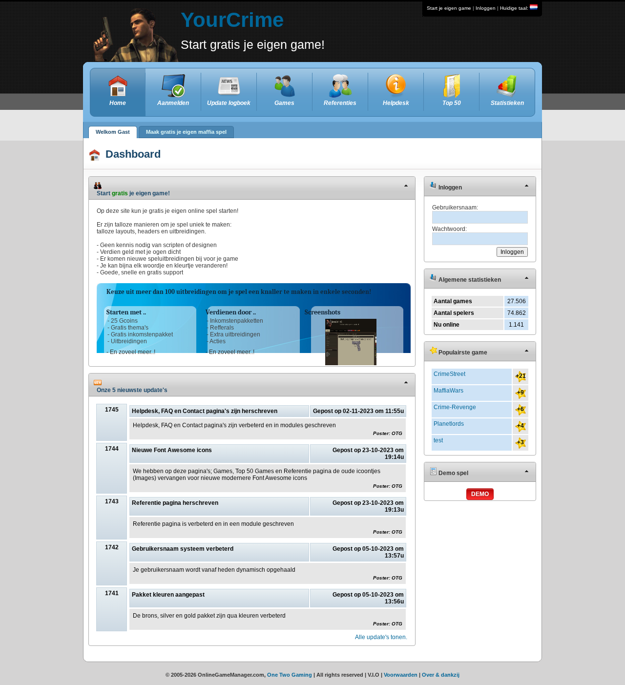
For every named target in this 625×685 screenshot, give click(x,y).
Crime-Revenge (455, 407)
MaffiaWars (448, 390)
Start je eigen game (449, 8)
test (438, 440)
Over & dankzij (440, 675)
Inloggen (486, 8)
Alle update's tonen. (381, 637)
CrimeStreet (449, 374)
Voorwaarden (400, 675)
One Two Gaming (289, 675)
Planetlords (449, 423)
